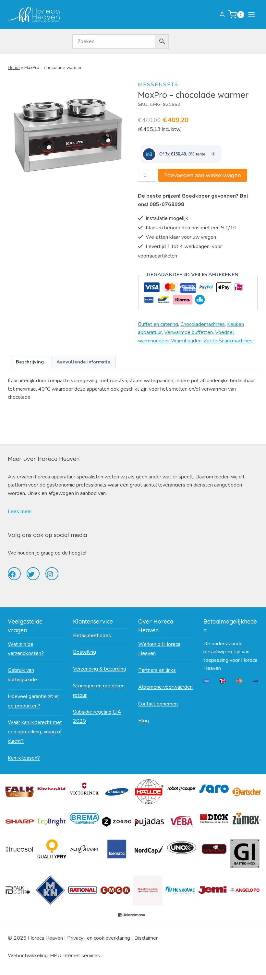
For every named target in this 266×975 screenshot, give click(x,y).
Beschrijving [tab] (30, 362)
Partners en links (157, 670)
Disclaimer (146, 938)
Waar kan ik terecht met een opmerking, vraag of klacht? (35, 732)
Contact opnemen (158, 703)
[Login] (222, 14)
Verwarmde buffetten (188, 332)
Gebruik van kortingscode (22, 675)
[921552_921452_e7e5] (68, 135)
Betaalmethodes (92, 635)
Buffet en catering (158, 324)
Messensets (158, 84)
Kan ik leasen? (24, 758)
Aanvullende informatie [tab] (83, 362)
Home (14, 67)
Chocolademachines (202, 324)
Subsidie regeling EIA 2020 (97, 716)
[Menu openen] (253, 14)
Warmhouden (186, 340)
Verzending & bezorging (99, 668)
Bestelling (84, 652)
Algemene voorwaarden (165, 687)
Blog (143, 720)
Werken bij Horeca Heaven (159, 649)
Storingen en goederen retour (99, 690)
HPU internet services (75, 955)
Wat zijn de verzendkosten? (26, 649)
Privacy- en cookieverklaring (98, 938)
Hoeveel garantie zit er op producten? (33, 701)
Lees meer (20, 511)
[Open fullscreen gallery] (121, 189)
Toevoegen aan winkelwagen (202, 175)
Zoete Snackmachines (228, 340)
